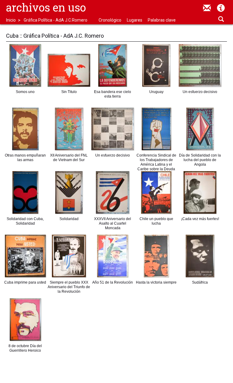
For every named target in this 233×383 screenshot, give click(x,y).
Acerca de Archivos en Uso (221, 8)
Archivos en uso (46, 7)
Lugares (134, 20)
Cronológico (110, 20)
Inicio (11, 20)
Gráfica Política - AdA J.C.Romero (55, 20)
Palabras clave (162, 20)
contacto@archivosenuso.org (207, 8)
